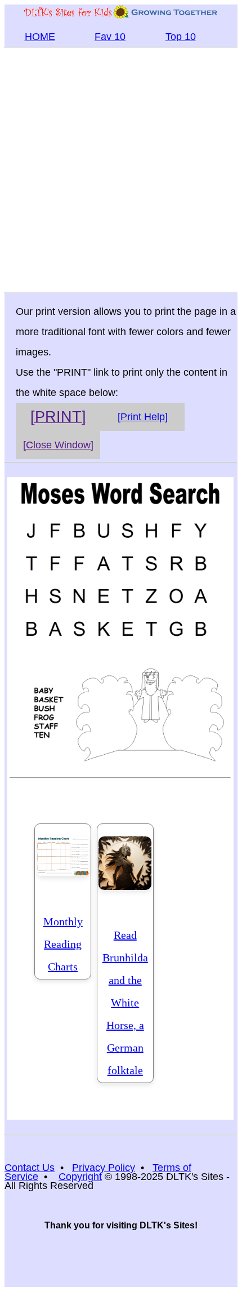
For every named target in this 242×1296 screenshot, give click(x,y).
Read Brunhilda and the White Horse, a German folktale (125, 1002)
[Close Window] (58, 445)
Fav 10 (110, 36)
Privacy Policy (103, 1167)
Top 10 (180, 36)
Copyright (80, 1176)
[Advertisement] (121, 169)
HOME (40, 36)
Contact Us (30, 1167)
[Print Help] (143, 416)
